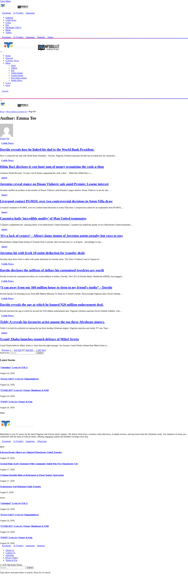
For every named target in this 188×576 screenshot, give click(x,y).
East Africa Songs (19, 78)
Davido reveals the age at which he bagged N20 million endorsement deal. (51, 304)
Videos (9, 32)
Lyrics (8, 22)
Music (8, 30)
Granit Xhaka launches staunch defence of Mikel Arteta (39, 339)
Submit (30, 568)
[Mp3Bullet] (31, 51)
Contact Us (10, 553)
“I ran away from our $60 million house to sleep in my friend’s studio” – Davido (56, 287)
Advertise (10, 555)
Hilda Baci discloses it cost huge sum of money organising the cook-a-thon (52, 166)
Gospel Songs (17, 75)
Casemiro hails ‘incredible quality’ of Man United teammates (43, 218)
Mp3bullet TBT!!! (13, 27)
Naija (13, 65)
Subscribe (5, 91)
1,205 (38, 350)
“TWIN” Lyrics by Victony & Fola (16, 402)
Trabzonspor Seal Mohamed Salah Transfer (20, 486)
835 (15, 350)
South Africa (16, 80)
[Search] (1, 97)
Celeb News (11, 20)
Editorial (9, 18)
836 (19, 350)
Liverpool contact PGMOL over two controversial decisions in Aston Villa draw (56, 201)
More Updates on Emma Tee (16, 112)
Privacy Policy (12, 558)
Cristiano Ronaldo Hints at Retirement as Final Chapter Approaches (32, 475)
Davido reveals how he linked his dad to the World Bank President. (47, 149)
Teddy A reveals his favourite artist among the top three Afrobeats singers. (52, 322)
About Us (10, 550)
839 (31, 350)
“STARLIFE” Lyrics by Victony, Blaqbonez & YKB (24, 390)
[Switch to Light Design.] (3, 95)
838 (27, 350)
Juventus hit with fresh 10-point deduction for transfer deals (42, 253)
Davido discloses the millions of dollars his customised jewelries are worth (52, 270)
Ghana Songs (17, 73)
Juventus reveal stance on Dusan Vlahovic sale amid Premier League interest (54, 184)
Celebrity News (12, 60)
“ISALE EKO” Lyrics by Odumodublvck (19, 379)
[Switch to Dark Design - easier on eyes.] (1, 95)
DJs (7, 25)
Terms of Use (11, 560)
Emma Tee (4, 138)
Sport (8, 85)
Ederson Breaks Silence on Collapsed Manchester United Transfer (31, 452)
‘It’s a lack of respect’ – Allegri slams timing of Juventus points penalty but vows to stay (61, 235)
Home (8, 55)
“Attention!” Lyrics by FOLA (14, 367)
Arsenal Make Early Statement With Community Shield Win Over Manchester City (39, 464)
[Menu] (1, 51)
